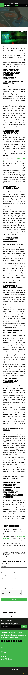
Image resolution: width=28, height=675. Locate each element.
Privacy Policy (3, 652)
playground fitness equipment (11, 553)
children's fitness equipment (11, 552)
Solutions (2, 647)
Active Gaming (5, 13)
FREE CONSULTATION (14, 21)
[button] (2, 5)
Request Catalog (4, 651)
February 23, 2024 (12, 13)
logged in (8, 616)
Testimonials (3, 650)
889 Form (3, 654)
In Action (2, 648)
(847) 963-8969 (15, 3)
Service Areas (3, 646)
